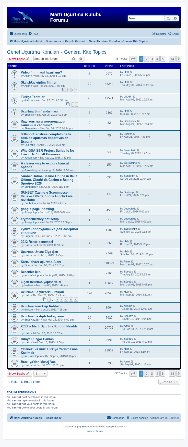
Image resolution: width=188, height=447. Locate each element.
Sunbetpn (30, 186)
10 (66, 299)
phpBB (81, 426)
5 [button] (163, 59)
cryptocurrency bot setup (40, 219)
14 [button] (172, 59)
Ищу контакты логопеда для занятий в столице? (43, 123)
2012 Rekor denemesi (37, 242)
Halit (126, 72)
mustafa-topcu (33, 275)
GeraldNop (30, 170)
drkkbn (28, 100)
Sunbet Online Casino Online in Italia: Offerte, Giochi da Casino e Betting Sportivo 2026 (49, 179)
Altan (27, 75)
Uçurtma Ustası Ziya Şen (39, 252)
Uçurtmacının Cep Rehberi (41, 306)
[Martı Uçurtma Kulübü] (29, 16)
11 (71, 299)
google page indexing (37, 209)
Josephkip (30, 157)
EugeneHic (30, 236)
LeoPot (28, 144)
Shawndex (30, 128)
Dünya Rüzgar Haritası (38, 339)
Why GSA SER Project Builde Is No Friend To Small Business (47, 152)
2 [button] (146, 59)
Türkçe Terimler (33, 97)
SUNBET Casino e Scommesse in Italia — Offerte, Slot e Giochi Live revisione (46, 196)
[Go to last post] (131, 72)
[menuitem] (33, 34)
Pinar (27, 265)
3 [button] (152, 59)
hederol (28, 285)
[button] (133, 59)
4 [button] (157, 59)
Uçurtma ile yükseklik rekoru (42, 292)
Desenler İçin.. (32, 272)
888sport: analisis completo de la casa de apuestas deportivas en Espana (46, 137)
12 (76, 299)
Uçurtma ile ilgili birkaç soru (42, 316)
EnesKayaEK (32, 319)
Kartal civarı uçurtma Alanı (41, 262)
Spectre (29, 114)
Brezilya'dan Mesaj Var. (38, 362)
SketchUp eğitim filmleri (39, 82)
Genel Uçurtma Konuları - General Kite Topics (56, 52)
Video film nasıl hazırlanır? (41, 72)
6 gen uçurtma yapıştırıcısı (41, 282)
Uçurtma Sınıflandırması (39, 111)
